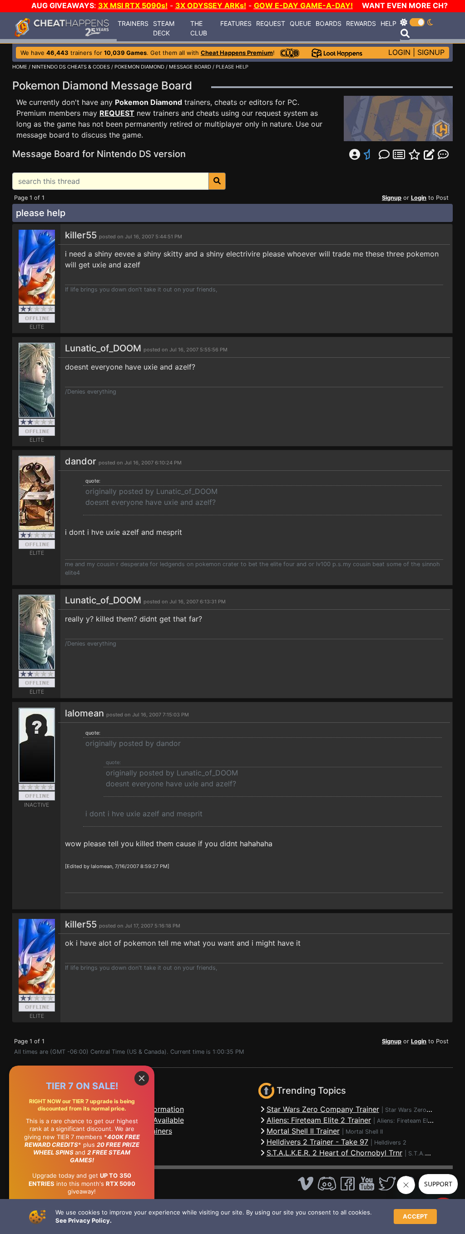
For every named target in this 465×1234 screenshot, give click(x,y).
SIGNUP (431, 52)
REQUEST (270, 23)
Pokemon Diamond (148, 102)
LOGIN (399, 52)
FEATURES (236, 23)
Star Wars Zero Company (419, 1109)
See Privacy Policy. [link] (83, 1220)
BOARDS (328, 23)
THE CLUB (198, 28)
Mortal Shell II (364, 1131)
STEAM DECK (163, 28)
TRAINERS (133, 23)
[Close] (141, 1078)
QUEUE (300, 23)
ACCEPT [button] (415, 1216)
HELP (388, 23)
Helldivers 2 (390, 1142)
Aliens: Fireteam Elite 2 (408, 1120)
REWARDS (361, 23)
